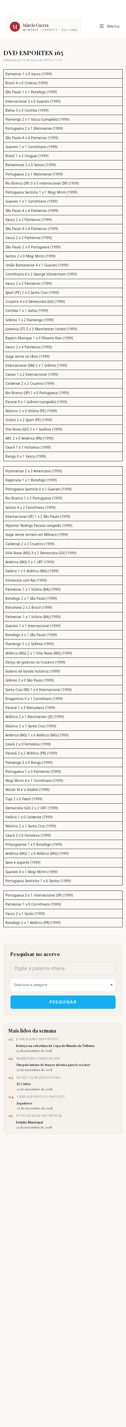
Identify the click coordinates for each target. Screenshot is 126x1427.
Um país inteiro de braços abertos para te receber (53, 1064)
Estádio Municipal (39, 1121)
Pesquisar (63, 1001)
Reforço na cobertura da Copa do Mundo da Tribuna (55, 1045)
